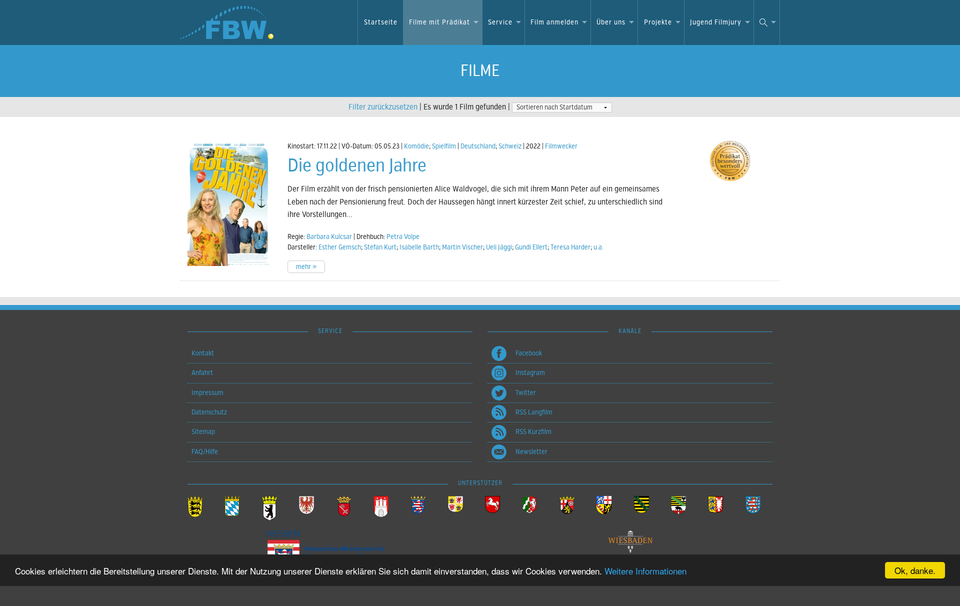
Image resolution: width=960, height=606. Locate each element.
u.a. (599, 247)
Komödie (416, 146)
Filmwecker (561, 146)
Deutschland (478, 146)
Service (500, 22)
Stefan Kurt (380, 247)
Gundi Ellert (531, 247)
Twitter (526, 392)
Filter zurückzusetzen (383, 107)
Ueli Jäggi (499, 247)
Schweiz (510, 146)
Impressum (208, 392)
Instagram (530, 372)
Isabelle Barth (419, 247)
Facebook (529, 353)
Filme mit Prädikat (439, 22)
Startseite (381, 22)
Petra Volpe (403, 236)
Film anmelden (554, 22)
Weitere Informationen (645, 570)
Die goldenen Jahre (357, 165)
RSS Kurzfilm (534, 432)
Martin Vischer (462, 247)
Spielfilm (444, 146)
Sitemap (203, 432)
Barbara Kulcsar (329, 236)
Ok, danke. (915, 570)
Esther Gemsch (339, 247)
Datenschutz (209, 412)
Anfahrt (202, 372)
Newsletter (532, 452)
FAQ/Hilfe (205, 452)
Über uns (611, 22)
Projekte (658, 22)
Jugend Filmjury (716, 22)
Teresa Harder (570, 247)
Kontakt (203, 353)
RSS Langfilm (534, 412)
